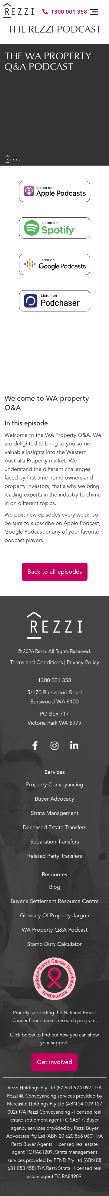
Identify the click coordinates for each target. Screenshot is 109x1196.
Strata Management (54, 813)
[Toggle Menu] (95, 12)
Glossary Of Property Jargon (54, 915)
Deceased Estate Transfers (54, 827)
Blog (54, 887)
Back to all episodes (54, 571)
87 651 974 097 (74, 1087)
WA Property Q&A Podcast (55, 930)
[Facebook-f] (35, 746)
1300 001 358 (69, 12)
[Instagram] (54, 746)
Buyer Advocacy (54, 799)
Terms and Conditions (36, 662)
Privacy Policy (83, 662)
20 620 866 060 (75, 1136)
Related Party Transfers (54, 856)
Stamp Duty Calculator (54, 944)
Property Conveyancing (54, 784)
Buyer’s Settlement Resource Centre (55, 901)
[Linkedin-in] (74, 746)
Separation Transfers (54, 841)
